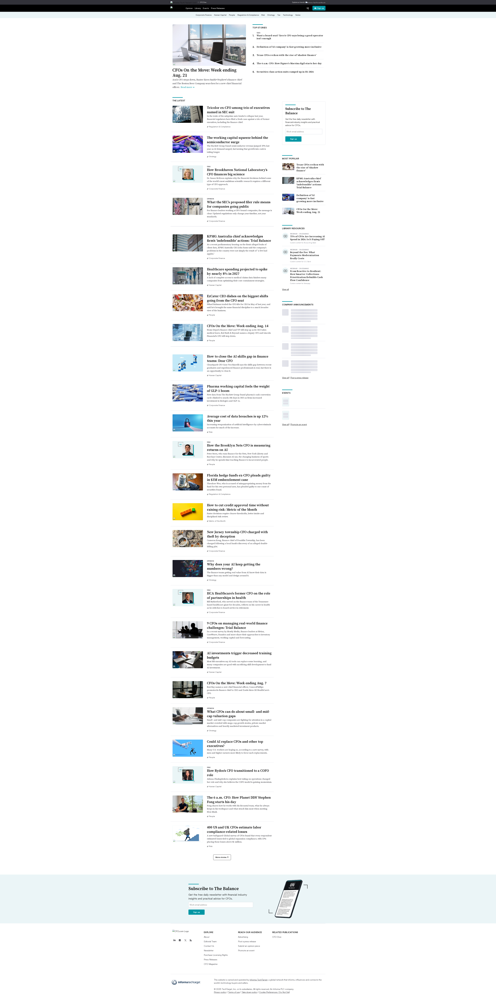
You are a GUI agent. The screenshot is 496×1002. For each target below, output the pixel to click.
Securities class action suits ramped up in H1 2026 (285, 71)
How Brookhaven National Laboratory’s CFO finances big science (237, 172)
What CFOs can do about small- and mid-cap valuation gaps (238, 713)
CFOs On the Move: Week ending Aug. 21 (204, 72)
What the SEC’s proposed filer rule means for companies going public (238, 204)
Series (297, 15)
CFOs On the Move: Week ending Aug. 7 (237, 683)
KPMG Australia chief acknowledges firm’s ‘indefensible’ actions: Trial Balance (239, 238)
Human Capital (220, 15)
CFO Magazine (211, 964)
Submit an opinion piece (249, 946)
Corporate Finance (204, 15)
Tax (278, 15)
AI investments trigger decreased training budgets (239, 655)
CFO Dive (203, 2)
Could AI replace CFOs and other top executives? (235, 743)
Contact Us (209, 946)
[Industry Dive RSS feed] (190, 940)
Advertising (243, 937)
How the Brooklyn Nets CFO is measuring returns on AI (238, 447)
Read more (187, 87)
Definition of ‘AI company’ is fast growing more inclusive (289, 46)
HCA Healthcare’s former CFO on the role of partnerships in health (238, 595)
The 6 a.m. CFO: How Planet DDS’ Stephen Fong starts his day (239, 799)
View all (285, 289)
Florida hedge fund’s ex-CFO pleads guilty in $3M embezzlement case (239, 477)
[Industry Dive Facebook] (180, 940)
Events (206, 8)
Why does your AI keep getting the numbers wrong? (233, 566)
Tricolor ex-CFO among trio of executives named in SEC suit (238, 109)
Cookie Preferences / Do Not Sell (274, 992)
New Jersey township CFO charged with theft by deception (237, 534)
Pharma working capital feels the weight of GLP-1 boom (238, 388)
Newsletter (209, 950)
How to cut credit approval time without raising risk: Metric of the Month (238, 507)
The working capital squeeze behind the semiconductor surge (237, 139)
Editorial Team (210, 941)
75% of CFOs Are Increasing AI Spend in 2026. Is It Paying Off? (307, 238)
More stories (220, 857)
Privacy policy (220, 992)
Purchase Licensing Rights (216, 955)
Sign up (320, 8)
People (232, 15)
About (206, 937)
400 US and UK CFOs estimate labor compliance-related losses (234, 829)
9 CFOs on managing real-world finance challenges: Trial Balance (237, 625)
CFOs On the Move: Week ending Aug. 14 (237, 326)
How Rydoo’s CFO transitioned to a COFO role (238, 772)
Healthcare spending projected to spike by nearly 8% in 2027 (237, 271)
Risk (263, 15)
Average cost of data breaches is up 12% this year (237, 418)
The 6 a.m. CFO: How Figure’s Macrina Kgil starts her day (289, 63)
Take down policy (249, 992)
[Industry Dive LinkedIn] (174, 940)
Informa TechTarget (259, 979)
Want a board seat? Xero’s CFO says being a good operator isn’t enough (290, 37)
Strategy (271, 15)
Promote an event (298, 424)
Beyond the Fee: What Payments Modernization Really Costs (304, 255)
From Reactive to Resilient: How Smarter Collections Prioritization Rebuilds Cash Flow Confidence (306, 276)
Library (198, 8)
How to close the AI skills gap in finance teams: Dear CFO (237, 358)
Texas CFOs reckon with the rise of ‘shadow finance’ (286, 55)
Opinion (189, 8)
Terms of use (234, 992)
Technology (288, 15)
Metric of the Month (217, 521)
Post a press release (299, 377)
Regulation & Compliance (248, 15)
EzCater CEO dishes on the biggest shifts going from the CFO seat (237, 298)
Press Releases (218, 8)
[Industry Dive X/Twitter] (185, 940)
